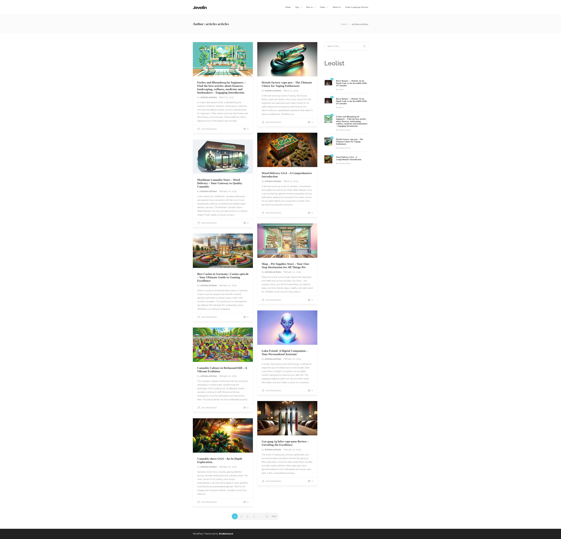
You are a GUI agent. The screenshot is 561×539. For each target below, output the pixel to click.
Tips (297, 7)
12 (267, 516)
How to (309, 7)
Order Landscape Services (356, 7)
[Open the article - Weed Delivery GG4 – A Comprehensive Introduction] (272, 150)
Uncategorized (209, 129)
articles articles (208, 97)
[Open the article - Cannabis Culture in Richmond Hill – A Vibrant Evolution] (208, 345)
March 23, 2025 (226, 97)
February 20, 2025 (227, 191)
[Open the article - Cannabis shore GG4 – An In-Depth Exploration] (208, 435)
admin (341, 89)
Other (322, 7)
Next (274, 516)
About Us (337, 7)
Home (288, 7)
